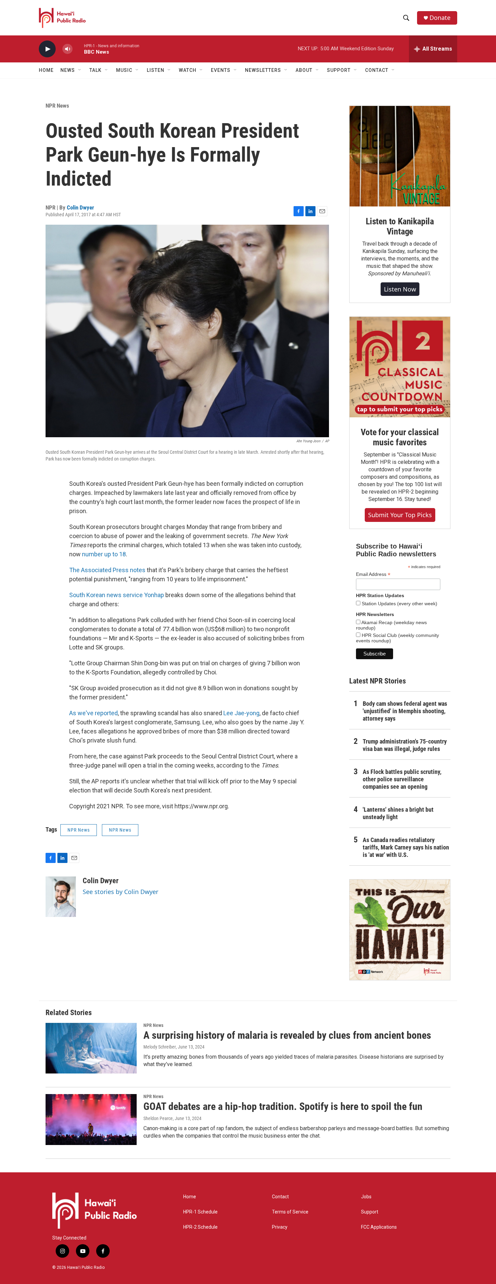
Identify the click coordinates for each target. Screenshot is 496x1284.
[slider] (78, 48)
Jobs (366, 1196)
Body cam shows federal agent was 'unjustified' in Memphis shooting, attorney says (405, 711)
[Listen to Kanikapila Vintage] (400, 156)
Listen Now (400, 289)
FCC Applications (379, 1227)
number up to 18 (104, 554)
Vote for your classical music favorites (400, 437)
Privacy (279, 1227)
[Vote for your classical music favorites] (400, 367)
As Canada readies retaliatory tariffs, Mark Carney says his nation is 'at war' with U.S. (406, 847)
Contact (280, 1196)
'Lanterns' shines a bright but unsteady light (398, 813)
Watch (187, 70)
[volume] (67, 49)
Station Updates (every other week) (398, 603)
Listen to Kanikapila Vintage (400, 226)
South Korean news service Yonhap (116, 594)
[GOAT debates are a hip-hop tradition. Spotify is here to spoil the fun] (91, 1119)
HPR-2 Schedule (200, 1227)
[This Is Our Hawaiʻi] (400, 930)
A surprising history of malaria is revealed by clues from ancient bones (287, 1035)
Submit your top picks (400, 515)
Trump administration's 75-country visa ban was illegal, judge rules (405, 745)
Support (369, 1212)
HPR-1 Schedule (200, 1212)
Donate (440, 17)
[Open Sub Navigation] (80, 70)
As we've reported (93, 713)
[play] (47, 49)
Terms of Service (290, 1212)
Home (46, 70)
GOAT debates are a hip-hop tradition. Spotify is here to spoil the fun (282, 1106)
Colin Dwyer (80, 207)
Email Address (373, 574)
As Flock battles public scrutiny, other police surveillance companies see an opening (402, 779)
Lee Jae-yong (241, 713)
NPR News (57, 105)
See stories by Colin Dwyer (120, 892)
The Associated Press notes (107, 570)
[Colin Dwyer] (61, 896)
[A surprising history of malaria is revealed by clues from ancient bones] (91, 1048)
